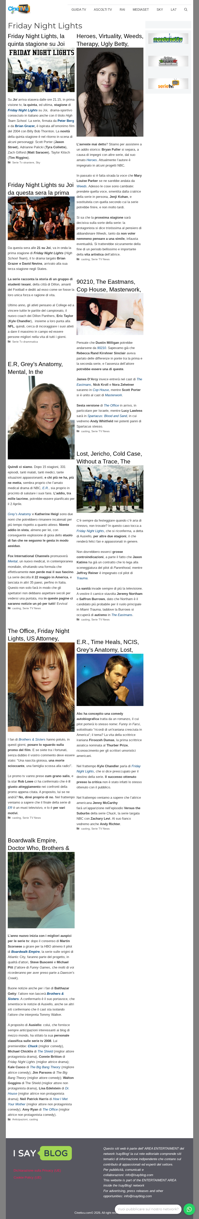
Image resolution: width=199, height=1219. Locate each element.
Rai (122, 9)
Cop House (101, 390)
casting (85, 259)
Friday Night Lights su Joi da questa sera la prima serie (41, 192)
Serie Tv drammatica (25, 341)
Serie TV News (100, 259)
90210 (101, 348)
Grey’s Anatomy (19, 514)
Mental (12, 561)
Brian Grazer (25, 126)
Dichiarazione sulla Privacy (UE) (37, 1170)
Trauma (82, 578)
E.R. (45, 488)
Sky (160, 9)
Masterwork (113, 395)
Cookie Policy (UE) (27, 1177)
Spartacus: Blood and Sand (107, 416)
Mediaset (141, 9)
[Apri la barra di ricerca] (185, 10)
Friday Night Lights (90, 531)
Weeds (82, 186)
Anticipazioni (20, 1119)
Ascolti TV (103, 9)
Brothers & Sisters (32, 739)
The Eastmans (121, 615)
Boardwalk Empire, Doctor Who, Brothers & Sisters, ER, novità (38, 848)
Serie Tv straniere (23, 162)
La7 (173, 9)
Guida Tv (79, 9)
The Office (111, 405)
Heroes (91, 160)
